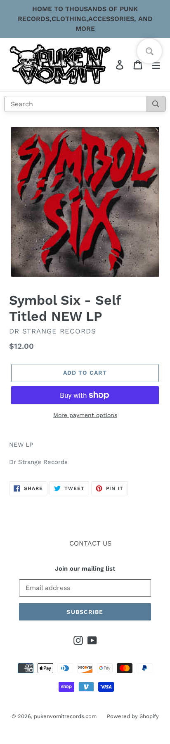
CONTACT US (90, 543)
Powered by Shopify (133, 716)
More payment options (85, 415)
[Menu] (156, 65)
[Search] (155, 104)
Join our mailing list (85, 568)
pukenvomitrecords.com (65, 716)
